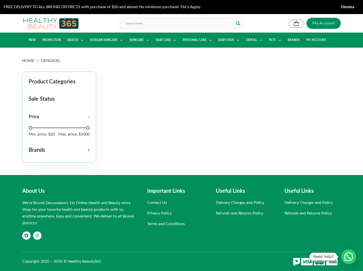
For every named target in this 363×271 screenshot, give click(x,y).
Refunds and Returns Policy (239, 213)
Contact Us (157, 203)
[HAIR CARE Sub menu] (174, 40)
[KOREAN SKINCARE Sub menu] (121, 40)
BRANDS (294, 40)
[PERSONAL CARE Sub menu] (210, 40)
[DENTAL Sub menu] (261, 40)
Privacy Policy (159, 213)
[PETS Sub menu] (279, 40)
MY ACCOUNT (316, 40)
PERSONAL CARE (194, 40)
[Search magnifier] (238, 23)
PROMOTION (51, 40)
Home (28, 61)
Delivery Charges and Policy (240, 203)
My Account (323, 23)
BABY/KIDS (226, 40)
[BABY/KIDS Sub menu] (238, 40)
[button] (59, 150)
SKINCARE (136, 40)
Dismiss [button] (347, 7)
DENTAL (251, 40)
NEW (32, 40)
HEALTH (72, 40)
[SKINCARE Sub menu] (147, 40)
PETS (272, 40)
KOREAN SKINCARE (104, 40)
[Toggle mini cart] (296, 23)
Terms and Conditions (166, 224)
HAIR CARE (163, 40)
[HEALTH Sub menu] (82, 40)
